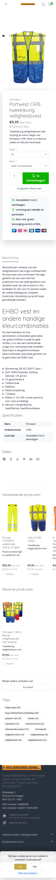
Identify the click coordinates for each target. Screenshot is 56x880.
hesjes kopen (12, 707)
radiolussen (12, 724)
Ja (20, 866)
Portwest (15, 99)
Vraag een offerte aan (29, 188)
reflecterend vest (34, 724)
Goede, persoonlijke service (8, 15)
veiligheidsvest (13, 740)
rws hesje (40, 729)
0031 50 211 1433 (12, 799)
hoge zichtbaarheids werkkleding (22, 713)
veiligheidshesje (39, 734)
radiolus (33, 718)
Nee (35, 866)
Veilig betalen (40, 17)
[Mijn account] (43, 4)
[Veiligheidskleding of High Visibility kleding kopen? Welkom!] (28, 4)
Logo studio (18, 17)
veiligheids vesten (14, 734)
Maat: (13, 149)
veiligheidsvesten (37, 740)
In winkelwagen (35, 178)
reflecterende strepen (17, 729)
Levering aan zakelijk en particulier (49, 21)
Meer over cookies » (28, 873)
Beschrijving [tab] (10, 257)
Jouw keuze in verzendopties (29, 15)
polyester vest (13, 718)
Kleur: (13, 161)
